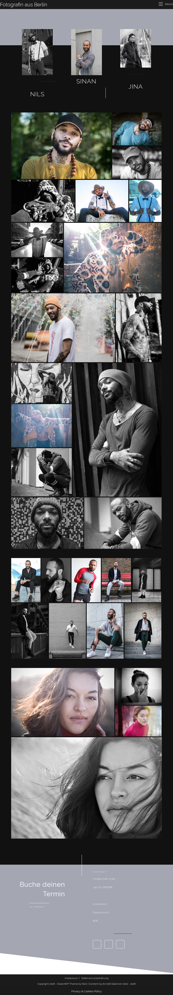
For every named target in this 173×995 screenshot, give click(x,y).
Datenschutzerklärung (94, 978)
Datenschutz (101, 912)
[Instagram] (108, 944)
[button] (37, 94)
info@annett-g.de (104, 878)
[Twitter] (120, 944)
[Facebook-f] (97, 944)
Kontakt (100, 872)
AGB (95, 920)
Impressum (100, 904)
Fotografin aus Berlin (23, 4)
